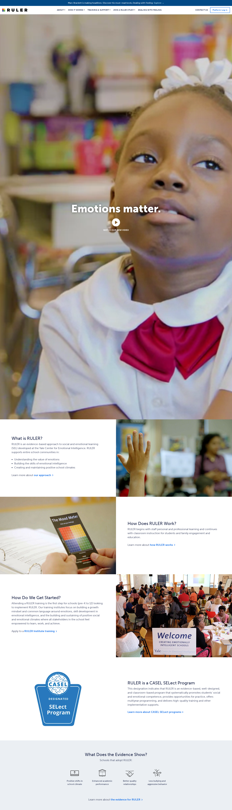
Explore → (159, 3)
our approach (42, 475)
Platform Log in (220, 10)
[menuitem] (61, 10)
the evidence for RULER (125, 799)
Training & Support (98, 10)
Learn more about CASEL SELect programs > (155, 712)
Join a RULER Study (123, 10)
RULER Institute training (39, 630)
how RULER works (161, 544)
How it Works (75, 10)
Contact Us (201, 10)
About (60, 10)
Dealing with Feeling (150, 10)
